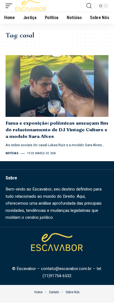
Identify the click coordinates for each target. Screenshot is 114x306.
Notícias (12, 153)
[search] (89, 5)
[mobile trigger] (10, 6)
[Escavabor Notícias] (30, 6)
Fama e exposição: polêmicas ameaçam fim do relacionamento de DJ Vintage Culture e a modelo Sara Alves (57, 129)
